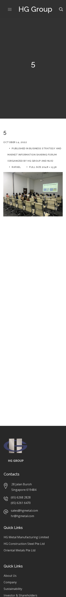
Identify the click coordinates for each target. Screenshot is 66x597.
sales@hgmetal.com (24, 511)
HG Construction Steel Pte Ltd (24, 544)
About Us (10, 576)
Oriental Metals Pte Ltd (19, 550)
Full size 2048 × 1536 (43, 167)
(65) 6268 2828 (21, 497)
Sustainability (13, 589)
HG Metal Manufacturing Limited (26, 537)
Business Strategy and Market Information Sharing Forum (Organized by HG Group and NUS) (34, 154)
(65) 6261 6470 (21, 503)
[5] (33, 175)
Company (10, 582)
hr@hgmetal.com (22, 516)
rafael (16, 167)
